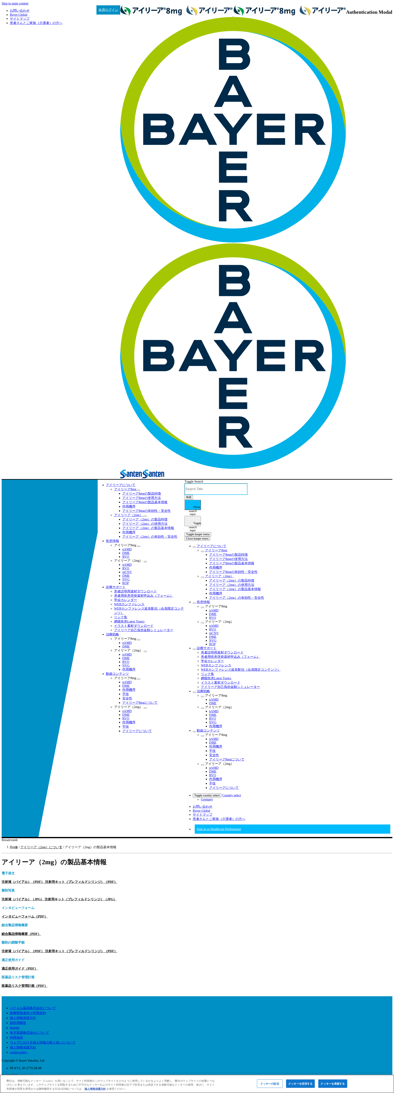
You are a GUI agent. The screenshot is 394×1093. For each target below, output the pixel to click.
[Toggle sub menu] (194, 547)
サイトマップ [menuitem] (20, 18)
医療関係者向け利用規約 (28, 1013)
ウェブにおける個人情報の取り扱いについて (43, 1042)
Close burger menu (197, 538)
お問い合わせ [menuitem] (20, 10)
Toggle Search (193, 481)
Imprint (14, 1027)
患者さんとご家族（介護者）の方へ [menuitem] (36, 23)
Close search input (194, 508)
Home (14, 847)
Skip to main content (15, 3)
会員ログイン (108, 9)
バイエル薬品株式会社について (33, 1008)
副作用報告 (18, 1023)
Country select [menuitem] (231, 795)
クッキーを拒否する (300, 1083)
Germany (207, 799)
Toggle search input (195, 524)
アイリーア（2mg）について (41, 847)
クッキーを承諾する (333, 1083)
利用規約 (16, 1037)
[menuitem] (120, 485)
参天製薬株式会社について (29, 1032)
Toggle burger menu (198, 534)
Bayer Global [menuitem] (18, 14)
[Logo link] (31, 485)
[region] (197, 1084)
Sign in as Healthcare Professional (219, 829)
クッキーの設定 (269, 1083)
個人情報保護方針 (23, 1018)
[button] (138, 490)
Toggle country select (207, 795)
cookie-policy (18, 1052)
